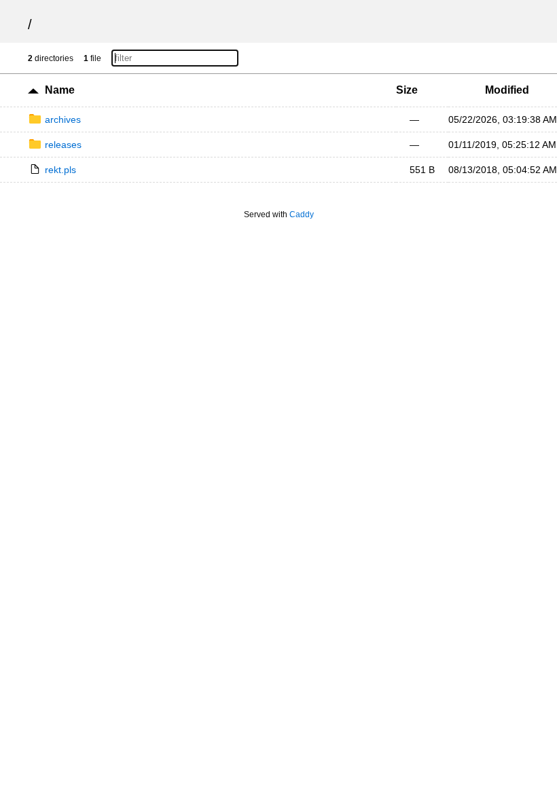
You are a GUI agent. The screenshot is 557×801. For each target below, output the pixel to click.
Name (60, 90)
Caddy (301, 214)
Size (407, 90)
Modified (507, 90)
